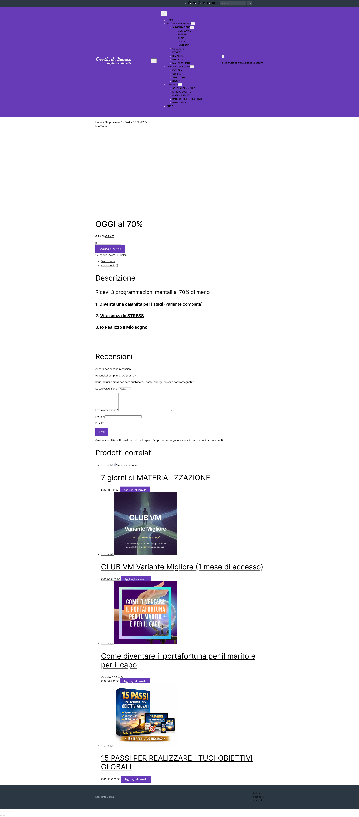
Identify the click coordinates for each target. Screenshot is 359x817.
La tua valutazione (107, 388)
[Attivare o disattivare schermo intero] (4, 811)
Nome (99, 416)
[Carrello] (223, 56)
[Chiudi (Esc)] (10, 811)
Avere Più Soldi (121, 122)
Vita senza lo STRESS (122, 315)
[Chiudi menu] (164, 13)
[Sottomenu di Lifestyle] (180, 84)
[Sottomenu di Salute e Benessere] (193, 23)
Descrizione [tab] (108, 261)
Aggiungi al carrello (110, 248)
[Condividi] (7, 811)
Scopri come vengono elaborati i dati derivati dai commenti (188, 440)
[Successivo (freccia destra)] (4, 815)
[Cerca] (249, 3)
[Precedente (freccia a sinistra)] (1, 815)
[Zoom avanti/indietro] (1, 811)
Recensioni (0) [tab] (109, 265)
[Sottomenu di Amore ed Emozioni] (192, 66)
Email (99, 423)
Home (98, 122)
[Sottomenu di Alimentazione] (192, 27)
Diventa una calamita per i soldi (131, 304)
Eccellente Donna (104, 796)
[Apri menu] (154, 60)
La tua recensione (106, 410)
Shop (108, 122)
